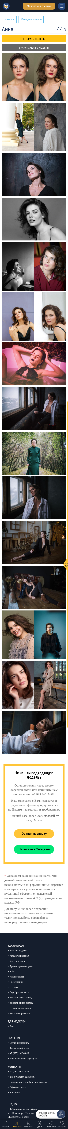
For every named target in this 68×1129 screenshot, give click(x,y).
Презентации (16, 981)
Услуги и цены (17, 961)
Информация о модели (34, 47)
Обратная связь (17, 1087)
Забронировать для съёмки (23, 1109)
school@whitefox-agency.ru (23, 1058)
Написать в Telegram (34, 849)
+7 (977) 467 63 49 (19, 1053)
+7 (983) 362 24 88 (19, 1071)
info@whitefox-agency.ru (22, 1076)
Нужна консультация (20, 1008)
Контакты (15, 1092)
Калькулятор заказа (20, 1013)
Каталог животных (19, 955)
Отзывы (14, 987)
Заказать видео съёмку (21, 1002)
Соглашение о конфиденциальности (28, 1082)
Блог (12, 1026)
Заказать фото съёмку (21, 997)
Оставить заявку (34, 833)
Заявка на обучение (20, 1048)
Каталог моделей (18, 950)
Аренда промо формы (21, 966)
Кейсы (13, 971)
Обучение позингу (19, 1042)
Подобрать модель (19, 992)
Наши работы (17, 976)
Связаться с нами (39, 6)
